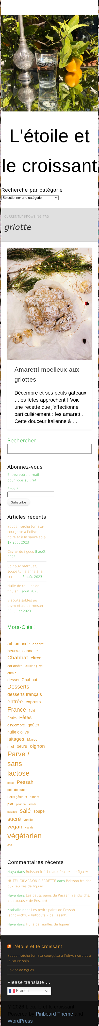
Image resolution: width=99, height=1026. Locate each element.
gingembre (16, 725)
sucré (14, 819)
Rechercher (21, 440)
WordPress (20, 1021)
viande (29, 827)
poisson (21, 804)
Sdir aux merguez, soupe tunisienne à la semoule (25, 571)
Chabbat (17, 658)
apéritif (37, 644)
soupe (39, 811)
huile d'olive (18, 732)
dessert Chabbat (22, 680)
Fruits (11, 718)
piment (34, 797)
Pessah (25, 782)
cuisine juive (34, 666)
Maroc (32, 739)
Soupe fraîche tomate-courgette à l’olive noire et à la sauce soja (26, 532)
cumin (11, 673)
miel (10, 746)
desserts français (24, 694)
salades (12, 811)
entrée (15, 701)
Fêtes (25, 717)
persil (10, 782)
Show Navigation (79, 45)
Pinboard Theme (54, 1014)
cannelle (30, 651)
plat (10, 804)
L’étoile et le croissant (37, 946)
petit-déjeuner (17, 790)
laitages (15, 739)
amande (22, 643)
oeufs (22, 746)
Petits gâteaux (17, 797)
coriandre (15, 666)
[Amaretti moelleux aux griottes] (49, 304)
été (9, 845)
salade (32, 804)
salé (25, 810)
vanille (28, 820)
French (22, 990)
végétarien (24, 836)
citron (36, 658)
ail (9, 643)
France (16, 709)
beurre (13, 650)
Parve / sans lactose (18, 763)
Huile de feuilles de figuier (47, 924)
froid (32, 710)
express (33, 701)
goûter (33, 725)
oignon (37, 746)
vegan (14, 826)
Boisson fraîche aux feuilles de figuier (57, 872)
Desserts (18, 686)
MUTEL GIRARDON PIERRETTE (31, 881)
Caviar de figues (20, 551)
